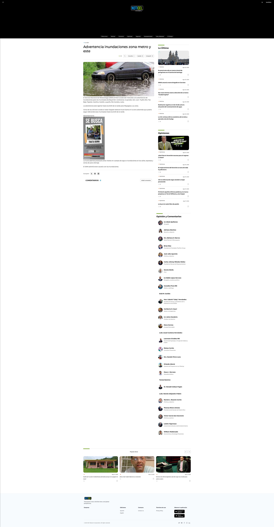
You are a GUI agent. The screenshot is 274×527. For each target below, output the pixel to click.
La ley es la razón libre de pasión (168, 204)
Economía (121, 36)
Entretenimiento (148, 36)
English (122, 513)
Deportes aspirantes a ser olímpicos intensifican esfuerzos (170, 476)
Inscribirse (268, 2)
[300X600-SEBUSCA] (118, 138)
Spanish (122, 510)
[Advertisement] (137, 23)
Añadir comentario (146, 180)
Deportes (138, 36)
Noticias (113, 36)
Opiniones (129, 36)
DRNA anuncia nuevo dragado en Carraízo (171, 82)
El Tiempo (170, 36)
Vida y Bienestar (160, 36)
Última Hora (104, 36)
